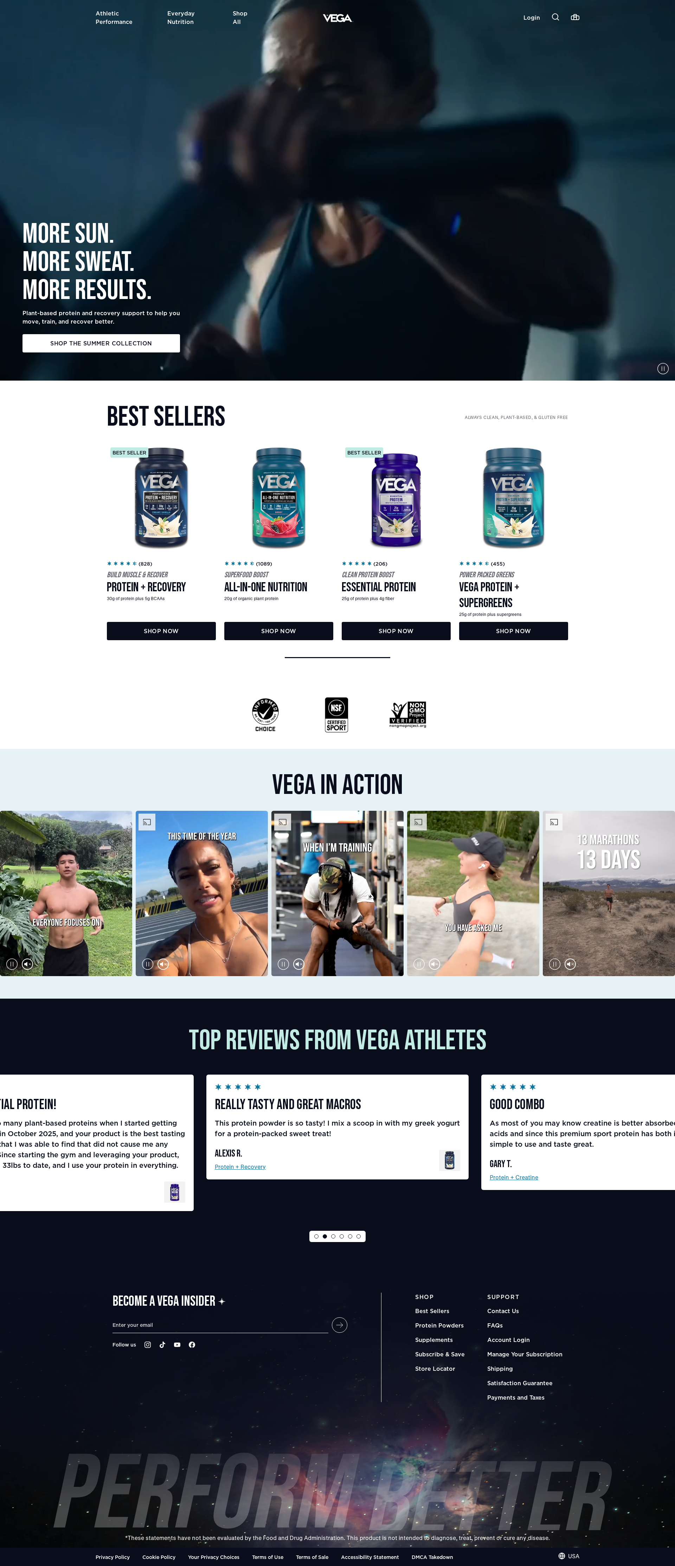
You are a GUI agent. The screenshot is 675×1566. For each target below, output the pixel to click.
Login (531, 17)
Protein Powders (439, 1325)
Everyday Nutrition (181, 17)
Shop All (240, 17)
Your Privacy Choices (213, 1557)
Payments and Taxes (516, 1397)
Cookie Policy (158, 1557)
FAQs (495, 1325)
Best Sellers (432, 1311)
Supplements (434, 1340)
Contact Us (503, 1311)
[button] (337, 657)
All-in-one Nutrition (515, 1166)
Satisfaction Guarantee (520, 1383)
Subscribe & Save (440, 1354)
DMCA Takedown (432, 1557)
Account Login (508, 1340)
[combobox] (568, 1556)
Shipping (500, 1369)
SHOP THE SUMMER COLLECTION (101, 343)
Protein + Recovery (240, 1177)
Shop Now (161, 631)
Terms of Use (267, 1557)
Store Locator (435, 1369)
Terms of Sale (312, 1557)
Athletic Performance (114, 17)
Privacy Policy (113, 1557)
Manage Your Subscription (524, 1354)
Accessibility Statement (370, 1557)
